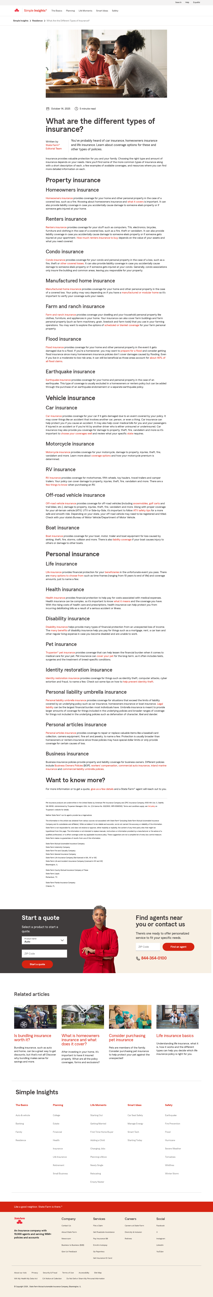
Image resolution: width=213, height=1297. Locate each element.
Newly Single (96, 1165)
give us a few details (102, 789)
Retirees (128, 1239)
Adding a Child (97, 1140)
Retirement (58, 1165)
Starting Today (135, 1140)
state (130, 433)
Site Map (98, 1273)
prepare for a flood (131, 351)
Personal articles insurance (61, 733)
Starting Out (96, 1115)
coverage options (101, 455)
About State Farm (69, 1232)
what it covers (135, 201)
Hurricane (170, 1140)
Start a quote (37, 964)
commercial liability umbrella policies (83, 769)
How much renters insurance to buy (97, 237)
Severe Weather (173, 1149)
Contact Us (66, 1226)
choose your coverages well (76, 433)
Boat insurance (54, 536)
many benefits (59, 630)
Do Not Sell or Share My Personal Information (86, 1279)
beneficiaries (112, 572)
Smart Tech (133, 1132)
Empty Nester (97, 1182)
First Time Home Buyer (101, 1132)
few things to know (56, 484)
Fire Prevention (172, 1124)
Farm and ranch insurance (61, 314)
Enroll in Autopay (100, 1245)
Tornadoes (170, 1157)
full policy (151, 806)
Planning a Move (98, 1157)
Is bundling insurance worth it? (32, 1038)
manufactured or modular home (140, 292)
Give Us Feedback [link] (69, 1252)
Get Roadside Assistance (103, 1232)
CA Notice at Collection (52, 1279)
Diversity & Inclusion (133, 1232)
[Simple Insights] (35, 12)
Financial (57, 1132)
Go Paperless (99, 1252)
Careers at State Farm (134, 1226)
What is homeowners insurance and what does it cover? (81, 1040)
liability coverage (122, 539)
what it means (122, 601)
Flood (168, 1132)
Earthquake (171, 1115)
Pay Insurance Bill (100, 1239)
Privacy (35, 1273)
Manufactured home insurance (63, 289)
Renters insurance (56, 227)
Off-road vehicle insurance (61, 503)
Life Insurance (60, 1157)
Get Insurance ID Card (102, 1258)
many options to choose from (67, 575)
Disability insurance (57, 627)
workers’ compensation (104, 765)
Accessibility (84, 1273)
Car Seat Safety (135, 1115)
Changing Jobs (97, 1149)
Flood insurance (55, 347)
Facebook (160, 1226)
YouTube (159, 1252)
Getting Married (98, 1124)
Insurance (58, 1149)
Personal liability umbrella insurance (66, 700)
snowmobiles (140, 503)
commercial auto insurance (134, 765)
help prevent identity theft (138, 681)
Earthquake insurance (58, 380)
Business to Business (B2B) (73, 1245)
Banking (20, 1124)
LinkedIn (159, 1245)
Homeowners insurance (59, 198)
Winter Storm (172, 1174)
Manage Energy (135, 1124)
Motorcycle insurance (58, 452)
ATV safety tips (141, 510)
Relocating (95, 1174)
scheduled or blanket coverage (122, 325)
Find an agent (178, 946)
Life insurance (54, 572)
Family (19, 1132)
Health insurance (55, 597)
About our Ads (20, 1273)
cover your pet (105, 656)
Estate (56, 1124)
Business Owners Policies (69, 765)
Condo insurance (55, 260)
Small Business (60, 1174)
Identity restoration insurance (63, 678)
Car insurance (54, 416)
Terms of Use (68, 1273)
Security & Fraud (50, 1273)
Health (56, 1140)
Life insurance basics (175, 1036)
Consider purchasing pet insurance (127, 1038)
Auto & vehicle (23, 1115)
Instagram (160, 1239)
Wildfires (169, 1165)
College (56, 1115)
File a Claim (98, 1226)
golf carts (154, 503)
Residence (21, 1140)
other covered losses (72, 263)
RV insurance (53, 477)
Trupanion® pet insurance (60, 652)
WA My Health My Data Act (25, 1279)
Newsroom (66, 1239)
